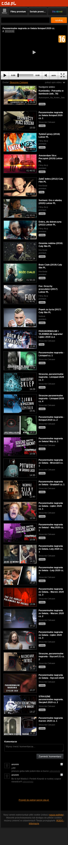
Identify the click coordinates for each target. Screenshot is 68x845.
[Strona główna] (9, 3)
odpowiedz (54, 771)
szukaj (59, 20)
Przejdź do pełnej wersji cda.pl (34, 800)
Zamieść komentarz (50, 756)
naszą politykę (56, 815)
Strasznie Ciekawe (19, 82)
